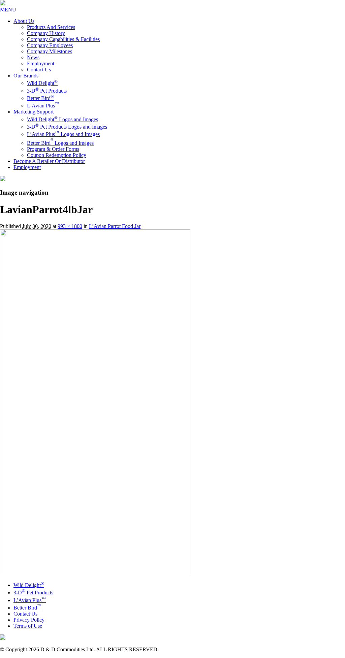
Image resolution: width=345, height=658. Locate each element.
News (33, 57)
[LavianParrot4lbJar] (95, 572)
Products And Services (51, 27)
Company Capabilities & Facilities (63, 39)
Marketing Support (33, 111)
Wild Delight (42, 83)
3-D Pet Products (47, 91)
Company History (46, 33)
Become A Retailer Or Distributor (49, 161)
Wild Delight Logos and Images (62, 119)
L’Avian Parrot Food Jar (114, 226)
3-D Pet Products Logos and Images (67, 127)
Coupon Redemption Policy (56, 155)
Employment (40, 63)
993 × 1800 (70, 226)
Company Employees (50, 45)
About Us (23, 21)
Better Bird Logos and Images (60, 143)
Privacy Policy (28, 620)
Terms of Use (27, 626)
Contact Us (39, 69)
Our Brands (25, 75)
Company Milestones (49, 51)
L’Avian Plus (43, 105)
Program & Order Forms (53, 149)
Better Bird (40, 98)
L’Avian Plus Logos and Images (63, 134)
